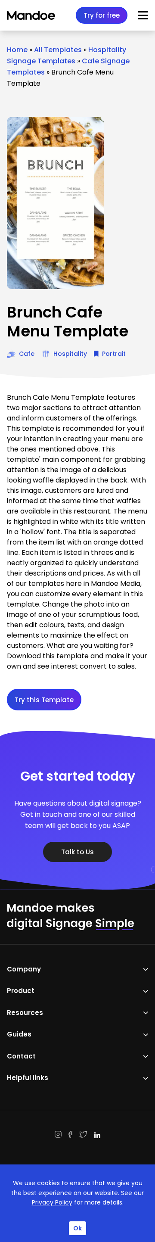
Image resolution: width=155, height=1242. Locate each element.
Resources (25, 1012)
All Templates (58, 50)
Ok (77, 1228)
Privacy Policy (52, 1202)
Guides (19, 1034)
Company (24, 969)
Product (20, 990)
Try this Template (44, 699)
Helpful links (27, 1077)
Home (17, 50)
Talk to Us (77, 851)
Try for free (102, 15)
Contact (21, 1056)
